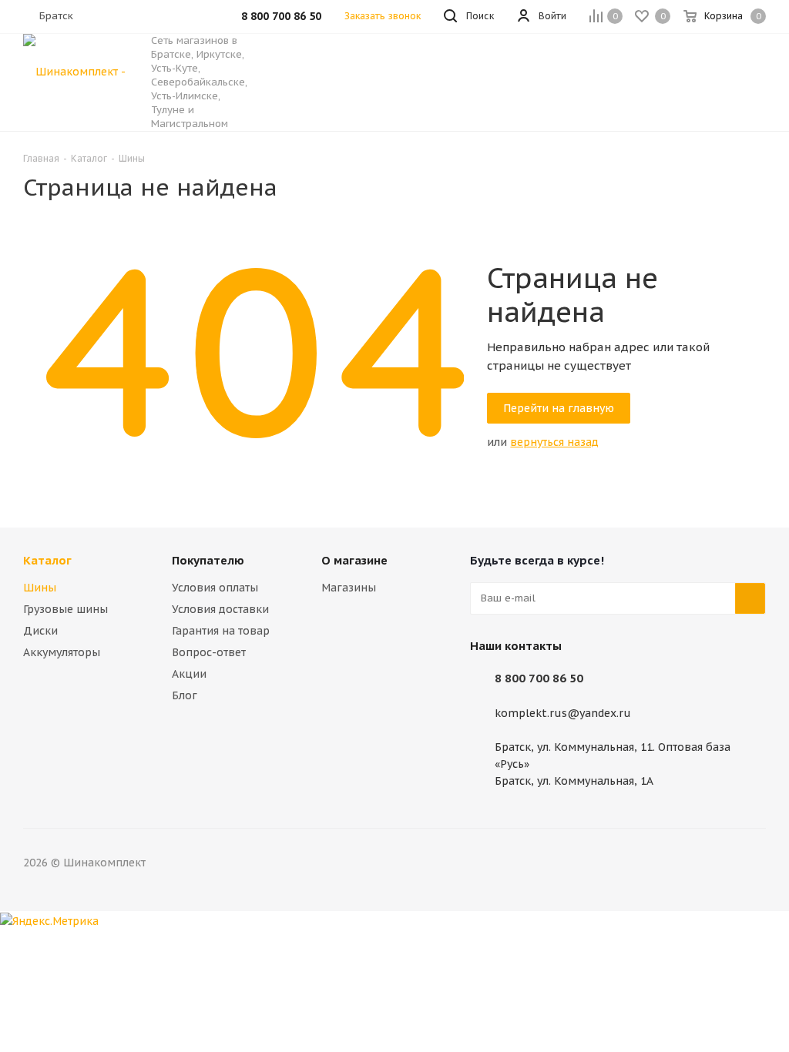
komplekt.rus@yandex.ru (563, 713)
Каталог (47, 560)
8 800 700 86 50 (539, 678)
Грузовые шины (65, 609)
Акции (189, 674)
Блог (184, 695)
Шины (39, 588)
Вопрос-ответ (209, 652)
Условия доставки (220, 609)
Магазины (348, 588)
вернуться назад (554, 442)
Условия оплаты (215, 588)
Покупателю (208, 560)
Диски (40, 631)
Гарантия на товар (221, 631)
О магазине (354, 560)
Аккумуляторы (61, 652)
